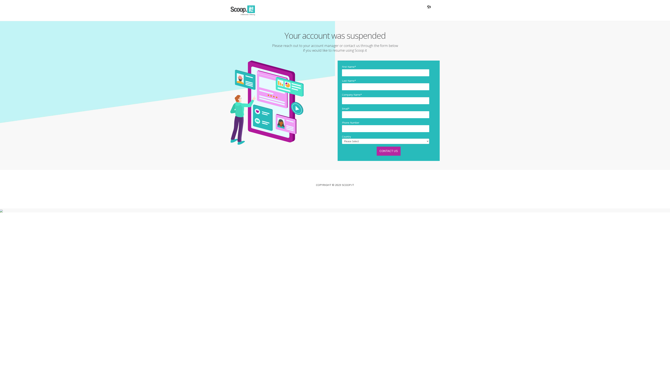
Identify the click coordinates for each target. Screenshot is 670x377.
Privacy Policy (335, 192)
